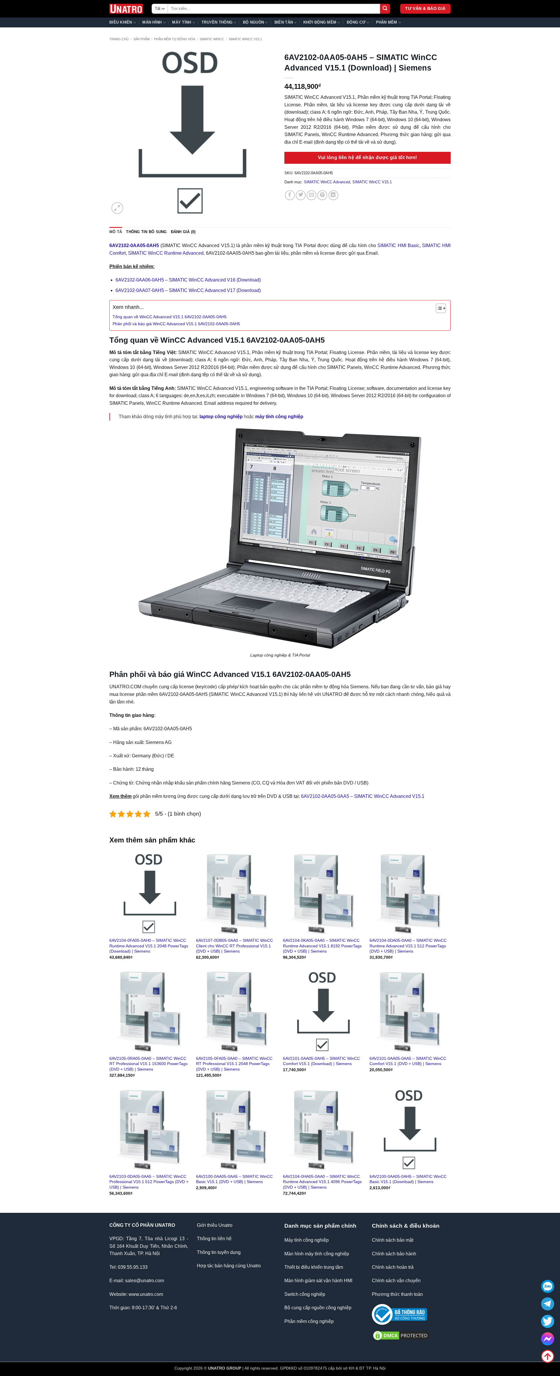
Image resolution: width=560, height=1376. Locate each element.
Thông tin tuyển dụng (219, 1252)
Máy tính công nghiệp (306, 1240)
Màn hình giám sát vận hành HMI (318, 1280)
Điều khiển (120, 22)
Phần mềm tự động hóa (174, 39)
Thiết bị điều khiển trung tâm (313, 1267)
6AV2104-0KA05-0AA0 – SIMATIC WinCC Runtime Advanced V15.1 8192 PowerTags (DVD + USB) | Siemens (322, 945)
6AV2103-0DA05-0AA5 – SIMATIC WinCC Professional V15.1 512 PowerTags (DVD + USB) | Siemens (148, 1182)
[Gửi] (385, 9)
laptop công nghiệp (221, 416)
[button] (117, 208)
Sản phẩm (141, 39)
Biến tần (283, 22)
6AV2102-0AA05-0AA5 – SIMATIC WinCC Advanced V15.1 (362, 796)
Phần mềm (386, 22)
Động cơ (356, 22)
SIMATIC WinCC (212, 39)
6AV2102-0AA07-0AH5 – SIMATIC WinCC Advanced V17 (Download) (188, 290)
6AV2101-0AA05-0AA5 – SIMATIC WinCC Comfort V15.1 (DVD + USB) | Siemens (408, 1061)
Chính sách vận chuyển (396, 1280)
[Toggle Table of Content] (437, 308)
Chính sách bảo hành (394, 1253)
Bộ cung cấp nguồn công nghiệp (317, 1307)
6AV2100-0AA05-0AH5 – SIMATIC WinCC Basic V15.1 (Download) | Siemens (408, 1179)
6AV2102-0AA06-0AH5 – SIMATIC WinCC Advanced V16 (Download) (188, 279)
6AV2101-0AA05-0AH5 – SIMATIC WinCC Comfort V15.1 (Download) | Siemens (321, 1061)
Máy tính (181, 22)
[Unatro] (126, 9)
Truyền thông (217, 22)
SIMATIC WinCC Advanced (327, 182)
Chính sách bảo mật (392, 1240)
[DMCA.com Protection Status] (401, 1335)
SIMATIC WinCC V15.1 (245, 39)
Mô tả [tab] (115, 232)
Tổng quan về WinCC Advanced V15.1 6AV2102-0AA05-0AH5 (170, 316)
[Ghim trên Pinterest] (322, 195)
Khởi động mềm (319, 22)
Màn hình (152, 22)
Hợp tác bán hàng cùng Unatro (229, 1265)
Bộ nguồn (253, 22)
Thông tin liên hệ (214, 1238)
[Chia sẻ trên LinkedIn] (333, 195)
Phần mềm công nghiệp (309, 1321)
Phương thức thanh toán (397, 1294)
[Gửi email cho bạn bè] (311, 195)
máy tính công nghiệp (279, 416)
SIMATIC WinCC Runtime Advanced (166, 253)
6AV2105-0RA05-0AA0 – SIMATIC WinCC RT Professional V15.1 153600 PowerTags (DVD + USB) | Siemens (148, 1063)
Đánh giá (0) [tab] (183, 232)
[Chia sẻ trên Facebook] (290, 195)
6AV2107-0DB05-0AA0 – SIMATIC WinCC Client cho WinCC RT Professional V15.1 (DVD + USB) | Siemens (234, 945)
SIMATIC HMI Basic (398, 245)
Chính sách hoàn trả (393, 1267)
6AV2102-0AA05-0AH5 (134, 245)
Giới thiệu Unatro (214, 1225)
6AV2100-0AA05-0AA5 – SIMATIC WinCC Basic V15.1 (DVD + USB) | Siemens (234, 1179)
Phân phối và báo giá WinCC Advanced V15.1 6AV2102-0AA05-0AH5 (176, 323)
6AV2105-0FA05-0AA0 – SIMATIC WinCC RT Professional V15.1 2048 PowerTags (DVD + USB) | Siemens (234, 1063)
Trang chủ (119, 39)
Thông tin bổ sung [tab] (146, 232)
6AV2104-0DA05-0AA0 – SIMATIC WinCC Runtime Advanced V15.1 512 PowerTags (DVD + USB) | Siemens (408, 945)
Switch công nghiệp (304, 1294)
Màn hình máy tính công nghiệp (316, 1253)
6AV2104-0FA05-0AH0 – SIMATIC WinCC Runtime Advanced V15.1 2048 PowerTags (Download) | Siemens (148, 945)
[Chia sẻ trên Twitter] (301, 195)
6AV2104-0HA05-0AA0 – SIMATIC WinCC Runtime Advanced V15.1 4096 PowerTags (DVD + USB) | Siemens (322, 1182)
